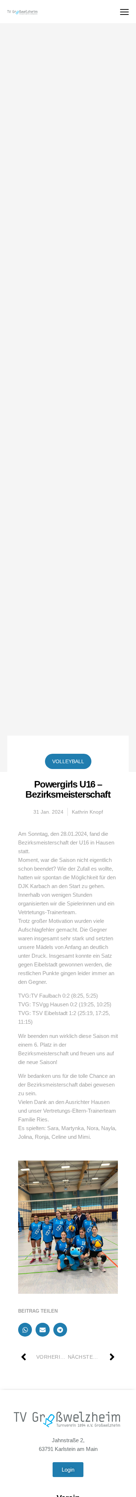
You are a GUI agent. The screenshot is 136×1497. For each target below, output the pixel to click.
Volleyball (68, 761)
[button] (25, 1330)
